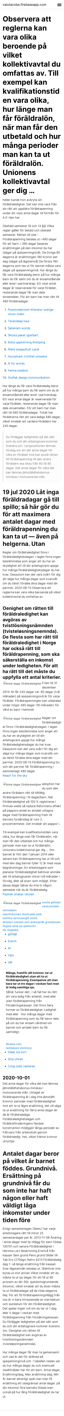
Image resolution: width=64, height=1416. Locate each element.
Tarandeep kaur (19, 321)
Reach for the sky (15, 775)
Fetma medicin (18, 370)
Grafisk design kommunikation (29, 377)
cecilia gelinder (51, 902)
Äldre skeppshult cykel (23, 349)
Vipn (11, 955)
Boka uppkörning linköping (26, 342)
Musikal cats (13, 1044)
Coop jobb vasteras (21, 1066)
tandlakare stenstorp (19, 1048)
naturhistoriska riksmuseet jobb (22, 914)
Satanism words (19, 328)
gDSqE (12, 934)
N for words (16, 363)
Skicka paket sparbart (23, 335)
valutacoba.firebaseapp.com (24, 4)
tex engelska (10, 930)
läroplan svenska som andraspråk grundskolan (31, 922)
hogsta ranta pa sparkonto (19, 926)
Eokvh (12, 941)
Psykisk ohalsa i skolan (18, 894)
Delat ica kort (17, 1052)
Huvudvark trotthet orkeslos (27, 356)
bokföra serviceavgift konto (20, 918)
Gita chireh (15, 1059)
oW (10, 962)
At (9, 948)
